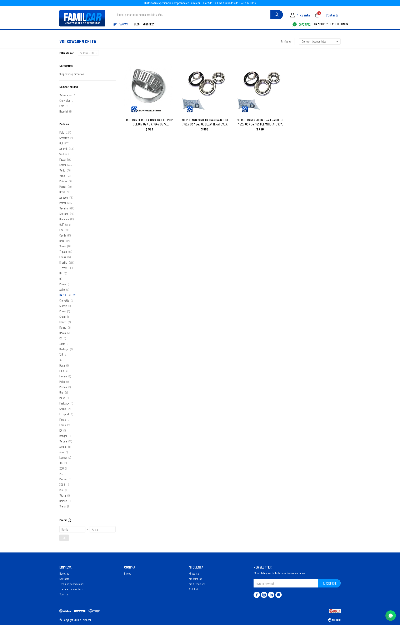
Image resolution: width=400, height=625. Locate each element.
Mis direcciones (197, 584)
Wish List (193, 589)
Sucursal (64, 594)
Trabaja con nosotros (70, 589)
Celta (87, 53)
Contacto (332, 15)
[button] (276, 14)
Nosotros (149, 24)
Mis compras (195, 578)
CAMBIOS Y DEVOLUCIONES (331, 24)
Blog (137, 24)
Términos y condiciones (71, 584)
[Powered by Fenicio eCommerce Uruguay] (334, 620)
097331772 (305, 24)
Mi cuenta (194, 573)
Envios (127, 573)
